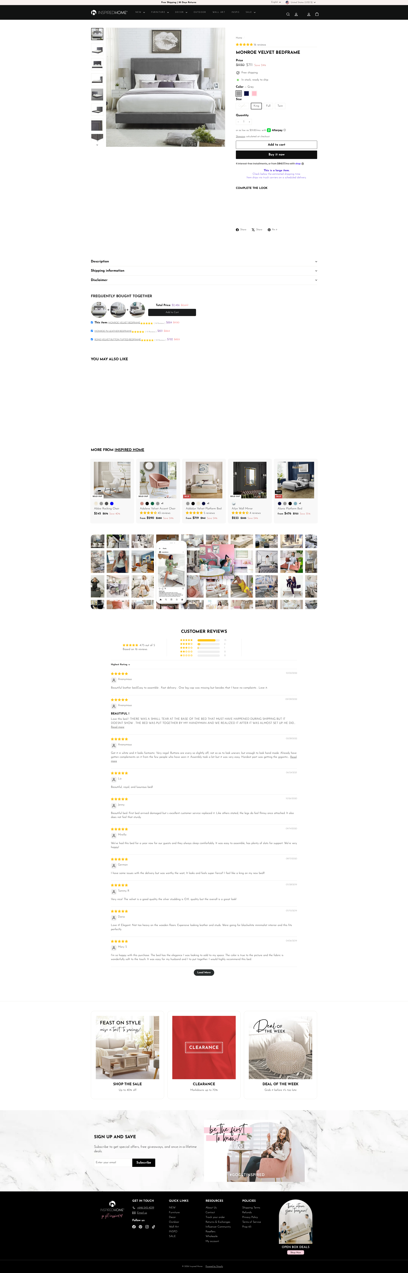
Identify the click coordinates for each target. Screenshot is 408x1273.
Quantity (242, 115)
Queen (243, 106)
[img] (119, 674)
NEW (138, 12)
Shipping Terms (251, 1207)
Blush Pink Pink (254, 93)
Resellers (210, 1231)
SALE (249, 12)
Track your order (215, 1217)
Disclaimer (99, 280)
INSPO (235, 12)
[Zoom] (165, 87)
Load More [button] (204, 972)
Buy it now (277, 154)
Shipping (240, 136)
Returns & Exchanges (218, 1222)
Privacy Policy (250, 1217)
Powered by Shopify (214, 1266)
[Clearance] (204, 1047)
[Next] (97, 144)
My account (212, 1241)
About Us (211, 1207)
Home (239, 38)
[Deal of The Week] (280, 1047)
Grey (238, 93)
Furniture (158, 12)
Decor (180, 12)
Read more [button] (117, 727)
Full (268, 106)
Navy (246, 93)
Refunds (247, 1212)
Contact (210, 1212)
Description (100, 261)
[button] (245, 44)
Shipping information (107, 270)
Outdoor (200, 12)
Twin (280, 106)
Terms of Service (251, 1222)
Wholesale (212, 1236)
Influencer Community (218, 1226)
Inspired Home (129, 450)
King (256, 106)
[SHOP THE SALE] (127, 1047)
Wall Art (219, 12)
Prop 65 (246, 1226)
